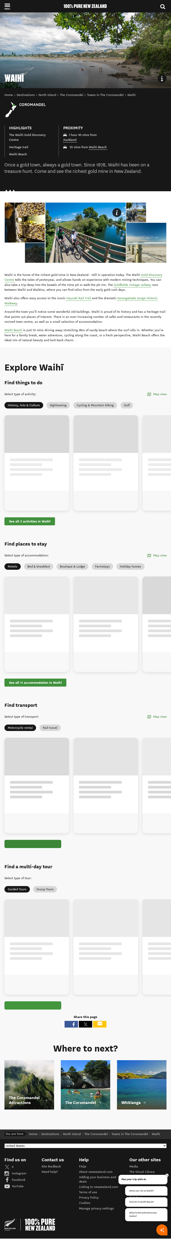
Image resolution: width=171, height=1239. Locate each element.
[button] (7, 6)
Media (133, 1166)
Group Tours (45, 889)
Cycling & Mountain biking (95, 405)
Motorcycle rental (20, 728)
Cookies (84, 1203)
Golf (127, 405)
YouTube (17, 1186)
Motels (12, 566)
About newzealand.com (95, 1172)
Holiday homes (130, 566)
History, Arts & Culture (24, 405)
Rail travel (50, 728)
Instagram (18, 1173)
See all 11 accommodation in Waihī (35, 682)
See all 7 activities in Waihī (29, 521)
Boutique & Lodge (72, 566)
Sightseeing (58, 405)
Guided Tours (17, 889)
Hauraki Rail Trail (78, 298)
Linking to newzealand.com (98, 1187)
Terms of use (88, 1192)
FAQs (82, 1166)
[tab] (35, 253)
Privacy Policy (89, 1197)
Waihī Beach (98, 147)
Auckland (69, 140)
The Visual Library (142, 1172)
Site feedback (51, 1166)
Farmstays (102, 566)
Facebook (18, 1180)
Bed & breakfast (38, 566)
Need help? (50, 1172)
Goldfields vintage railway (132, 285)
